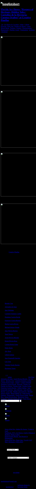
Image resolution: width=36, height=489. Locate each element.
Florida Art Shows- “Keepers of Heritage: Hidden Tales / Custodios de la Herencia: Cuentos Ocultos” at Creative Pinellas (17, 15)
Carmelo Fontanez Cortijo (13, 314)
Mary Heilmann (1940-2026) (14, 442)
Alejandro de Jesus (11, 307)
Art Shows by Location (11, 24)
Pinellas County (15, 30)
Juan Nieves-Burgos (11, 331)
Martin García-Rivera (11, 324)
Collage (26, 24)
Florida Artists (26, 386)
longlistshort (10, 487)
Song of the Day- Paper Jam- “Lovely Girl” (18, 440)
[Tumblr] (7, 415)
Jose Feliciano (9, 310)
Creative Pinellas (14, 252)
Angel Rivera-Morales (12, 338)
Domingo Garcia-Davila (12, 317)
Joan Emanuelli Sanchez (12, 358)
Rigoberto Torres (10, 368)
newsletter (16, 472)
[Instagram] (8, 411)
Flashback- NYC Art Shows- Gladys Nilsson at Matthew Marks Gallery (20, 434)
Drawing (3, 26)
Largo (28, 26)
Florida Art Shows (20, 26)
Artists (22, 24)
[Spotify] (7, 420)
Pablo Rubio (9, 348)
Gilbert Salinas (9, 355)
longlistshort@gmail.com (9, 481)
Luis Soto (8, 361)
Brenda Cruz (9, 303)
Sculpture (4, 399)
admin (10, 377)
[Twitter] (7, 406)
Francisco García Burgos (8, 388)
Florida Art (26, 384)
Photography (11, 395)
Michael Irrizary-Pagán (12, 327)
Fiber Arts (10, 26)
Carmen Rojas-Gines (11, 344)
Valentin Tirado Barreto (12, 365)
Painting (3, 395)
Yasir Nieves (9, 334)
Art (2, 24)
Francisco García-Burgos (13, 320)
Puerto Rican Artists (22, 395)
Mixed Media (5, 28)
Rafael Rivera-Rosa (11, 341)
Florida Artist (17, 386)
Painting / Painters (16, 28)
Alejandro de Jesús (7, 379)
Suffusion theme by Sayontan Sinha (24, 486)
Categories (4, 458)
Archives (3, 450)
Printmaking (24, 30)
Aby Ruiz (8, 351)
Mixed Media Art (16, 393)
